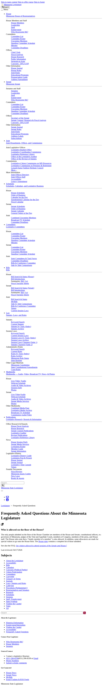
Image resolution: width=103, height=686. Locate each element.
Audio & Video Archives (21, 385)
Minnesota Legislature (12, 5)
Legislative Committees (15, 227)
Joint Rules (15, 73)
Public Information (18, 59)
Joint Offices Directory (20, 175)
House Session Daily (19, 442)
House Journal (16, 68)
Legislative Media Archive (21, 410)
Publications (11, 417)
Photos (13, 390)
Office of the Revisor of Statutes (24, 159)
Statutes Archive (17, 329)
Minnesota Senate (13, 84)
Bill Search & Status (19, 299)
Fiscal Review (16, 471)
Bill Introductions (18, 279)
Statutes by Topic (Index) (21, 326)
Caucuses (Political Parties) (17, 570)
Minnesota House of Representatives (20, 16)
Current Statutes (17, 324)
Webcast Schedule (18, 383)
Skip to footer (39, 2)
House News (11, 673)
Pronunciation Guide (19, 77)
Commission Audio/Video (21, 415)
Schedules (10, 184)
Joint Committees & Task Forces (24, 258)
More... (14, 170)
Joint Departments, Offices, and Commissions (24, 143)
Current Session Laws (20, 311)
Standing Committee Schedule (23, 43)
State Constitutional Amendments (24, 367)
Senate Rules (16, 129)
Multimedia (10, 372)
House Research (17, 57)
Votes (8, 606)
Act (26, 281)
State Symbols (11, 601)
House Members (17, 23)
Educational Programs (20, 75)
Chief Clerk (15, 52)
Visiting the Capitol (13, 604)
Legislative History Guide (21, 456)
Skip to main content (9, 2)
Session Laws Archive (20, 340)
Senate (8, 82)
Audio (23, 381)
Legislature (5, 506)
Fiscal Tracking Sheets (20, 283)
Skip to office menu (25, 2)
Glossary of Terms (13, 579)
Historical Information (14, 623)
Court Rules (16, 369)
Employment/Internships (15, 625)
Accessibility (16, 179)
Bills (8, 268)
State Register (16, 360)
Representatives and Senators (17, 590)
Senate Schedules (18, 206)
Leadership (15, 25)
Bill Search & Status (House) (22, 277)
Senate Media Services (20, 401)
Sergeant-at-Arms (18, 61)
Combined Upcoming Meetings (23, 218)
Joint (8, 141)
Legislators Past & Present (21, 458)
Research (9, 592)
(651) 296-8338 (12, 658)
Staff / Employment (13, 599)
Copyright (10, 576)
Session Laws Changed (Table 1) (24, 342)
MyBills (14, 302)
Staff (13, 27)
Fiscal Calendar (17, 202)
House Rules (16, 70)
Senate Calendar (17, 211)
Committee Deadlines (19, 48)
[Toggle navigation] (2, 10)
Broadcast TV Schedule (20, 220)
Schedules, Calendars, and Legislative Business (25, 186)
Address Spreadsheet (19, 79)
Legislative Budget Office (21, 150)
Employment (16, 30)
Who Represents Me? (19, 32)
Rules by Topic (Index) (20, 354)
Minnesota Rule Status (20, 358)
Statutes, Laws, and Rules (16, 315)
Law (8, 313)
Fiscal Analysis (17, 55)
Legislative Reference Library (23, 154)
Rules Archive (16, 356)
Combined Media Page (20, 408)
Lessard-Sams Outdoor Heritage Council (27, 168)
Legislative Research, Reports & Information (23, 419)
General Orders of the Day (21, 213)
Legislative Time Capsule (21, 465)
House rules (43, 541)
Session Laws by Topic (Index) (23, 338)
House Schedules (18, 193)
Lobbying (10, 586)
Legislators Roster (18, 447)
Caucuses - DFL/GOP (20, 64)
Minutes (14, 45)
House (8, 14)
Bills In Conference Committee (23, 263)
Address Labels (17, 136)
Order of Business (18, 195)
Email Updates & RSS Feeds (17, 679)
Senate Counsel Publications (22, 431)
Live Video (15, 381)
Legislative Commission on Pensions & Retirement (31, 166)
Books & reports (17, 478)
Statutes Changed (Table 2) (22, 345)
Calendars (10, 567)
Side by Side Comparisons (21, 265)
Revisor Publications (19, 435)
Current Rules (16, 351)
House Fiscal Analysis (20, 426)
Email (36, 658)
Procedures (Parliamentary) (17, 588)
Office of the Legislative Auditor (24, 156)
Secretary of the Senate (20, 118)
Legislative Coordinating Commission (26, 152)
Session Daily (16, 388)
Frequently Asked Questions (17, 632)
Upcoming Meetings (19, 41)
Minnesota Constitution (20, 365)
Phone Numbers (12, 661)
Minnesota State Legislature (12, 488)
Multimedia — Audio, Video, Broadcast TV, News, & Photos (30, 374)
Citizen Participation (14, 572)
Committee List (17, 36)
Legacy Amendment (19, 181)
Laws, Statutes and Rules (16, 583)
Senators (14, 91)
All (7, 608)
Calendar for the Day (19, 197)
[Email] (7, 497)
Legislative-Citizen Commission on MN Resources (31, 163)
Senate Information (18, 451)
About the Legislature (14, 561)
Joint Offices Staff (18, 177)
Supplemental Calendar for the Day (25, 200)
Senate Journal (17, 127)
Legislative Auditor (18, 433)
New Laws (15, 476)
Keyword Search (17, 322)
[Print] (7, 500)
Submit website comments (16, 663)
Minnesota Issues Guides (21, 474)
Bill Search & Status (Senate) (22, 288)
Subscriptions (16, 138)
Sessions (9, 597)
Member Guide (17, 449)
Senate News (11, 675)
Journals (9, 581)
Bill (22, 281)
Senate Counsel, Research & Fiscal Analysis (28, 120)
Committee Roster (18, 39)
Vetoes (13, 308)
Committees (10, 224)
